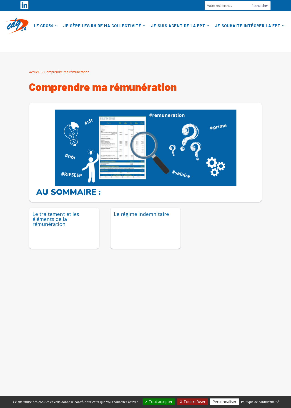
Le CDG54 (44, 25)
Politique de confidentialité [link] (260, 402)
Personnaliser (224, 401)
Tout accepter (160, 401)
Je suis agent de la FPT (178, 25)
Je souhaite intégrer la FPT (248, 25)
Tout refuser (194, 401)
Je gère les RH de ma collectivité (102, 25)
